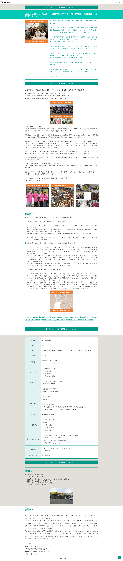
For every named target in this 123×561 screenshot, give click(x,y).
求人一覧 (117, 2)
